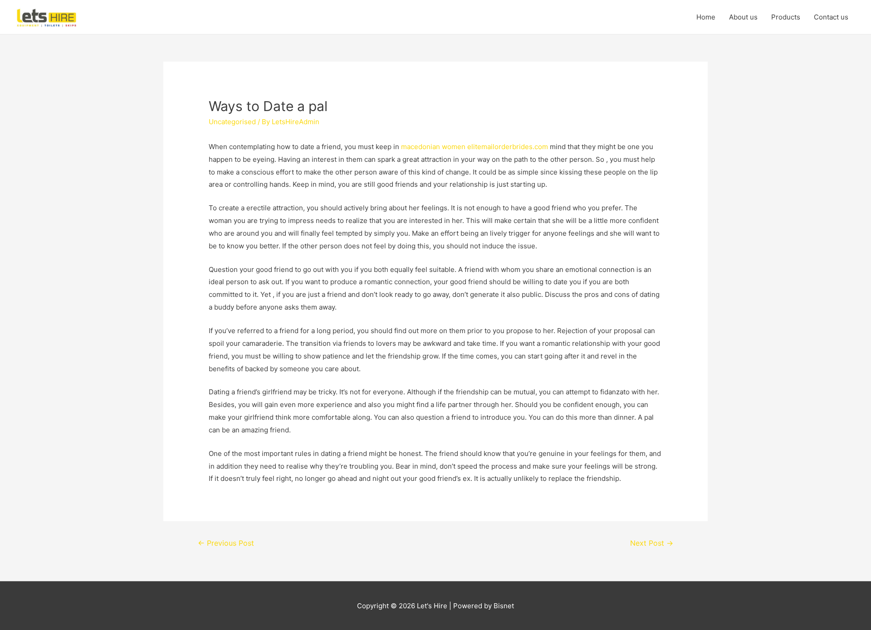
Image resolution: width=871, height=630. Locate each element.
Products (785, 17)
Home (705, 17)
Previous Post (226, 543)
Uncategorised (232, 121)
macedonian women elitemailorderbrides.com (474, 146)
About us (743, 17)
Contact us (831, 17)
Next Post (651, 543)
